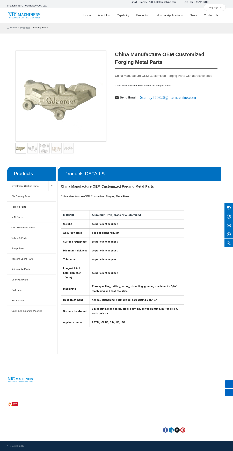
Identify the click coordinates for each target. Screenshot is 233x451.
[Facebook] (165, 429)
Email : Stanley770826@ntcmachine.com (153, 2)
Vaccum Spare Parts (137, 402)
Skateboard (132, 411)
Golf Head (101, 411)
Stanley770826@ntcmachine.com (168, 97)
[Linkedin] (171, 429)
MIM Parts (131, 392)
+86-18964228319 (21, 396)
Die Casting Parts (135, 387)
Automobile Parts (105, 407)
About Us (57, 387)
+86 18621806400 (177, 389)
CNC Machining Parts (107, 397)
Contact (56, 397)
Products (25, 27)
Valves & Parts (133, 397)
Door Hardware (134, 407)
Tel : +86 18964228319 (195, 2)
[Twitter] (177, 429)
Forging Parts (103, 392)
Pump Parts (102, 402)
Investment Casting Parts (109, 387)
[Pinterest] (182, 429)
